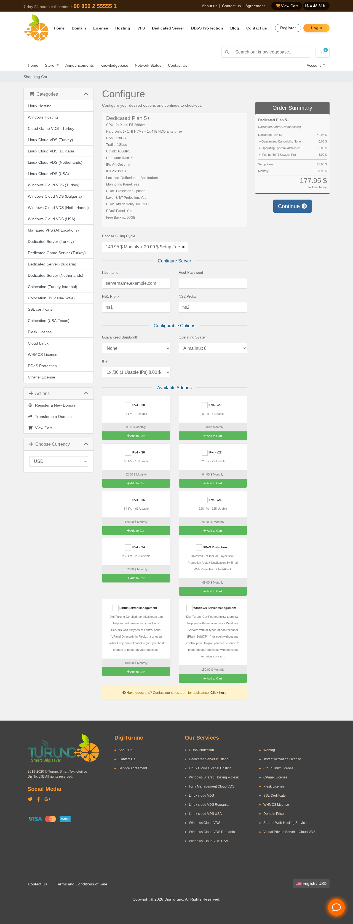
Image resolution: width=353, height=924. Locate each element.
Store (50, 65)
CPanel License (41, 377)
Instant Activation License (282, 759)
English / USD (314, 883)
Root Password (191, 272)
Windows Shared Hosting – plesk (214, 777)
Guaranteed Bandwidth (120, 337)
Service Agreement (133, 768)
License (100, 28)
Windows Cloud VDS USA (208, 841)
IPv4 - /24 (138, 547)
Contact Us (177, 65)
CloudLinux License (278, 768)
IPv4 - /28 (138, 452)
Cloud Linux (38, 343)
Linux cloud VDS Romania (209, 805)
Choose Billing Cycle (118, 236)
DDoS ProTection (207, 28)
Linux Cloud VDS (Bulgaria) (52, 151)
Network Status (148, 65)
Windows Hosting (43, 117)
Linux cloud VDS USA (205, 814)
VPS (141, 28)
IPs (105, 361)
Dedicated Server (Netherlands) (55, 275)
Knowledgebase (114, 65)
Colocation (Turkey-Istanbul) (52, 286)
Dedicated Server (168, 28)
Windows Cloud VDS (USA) (51, 219)
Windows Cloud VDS (204, 823)
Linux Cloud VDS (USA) (48, 173)
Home (59, 28)
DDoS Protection (42, 366)
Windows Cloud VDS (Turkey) (53, 185)
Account (314, 65)
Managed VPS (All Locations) (53, 230)
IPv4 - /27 (214, 452)
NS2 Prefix (187, 296)
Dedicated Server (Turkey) (51, 241)
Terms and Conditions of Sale (81, 884)
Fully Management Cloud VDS (211, 786)
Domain (79, 28)
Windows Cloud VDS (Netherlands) (58, 207)
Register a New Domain (54, 405)
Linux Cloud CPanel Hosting (210, 768)
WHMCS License (42, 354)
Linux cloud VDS (201, 795)
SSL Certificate (274, 795)
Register (288, 28)
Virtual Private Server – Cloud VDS (289, 832)
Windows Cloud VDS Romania (212, 832)
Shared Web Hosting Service (285, 823)
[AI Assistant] (336, 907)
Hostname (110, 272)
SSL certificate (40, 309)
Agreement (255, 6)
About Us (125, 750)
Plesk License (40, 332)
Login (316, 28)
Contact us (231, 6)
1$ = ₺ (314, 6)
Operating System (193, 337)
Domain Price (273, 814)
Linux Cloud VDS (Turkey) (50, 140)
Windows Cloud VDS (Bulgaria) (55, 196)
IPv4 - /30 (138, 405)
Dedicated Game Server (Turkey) (57, 253)
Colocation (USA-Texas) (48, 320)
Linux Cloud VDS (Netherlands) (55, 162)
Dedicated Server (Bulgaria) (52, 264)
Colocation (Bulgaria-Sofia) (51, 298)
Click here (218, 693)
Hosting (122, 28)
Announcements (79, 65)
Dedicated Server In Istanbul (210, 759)
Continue (289, 206)
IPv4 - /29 (214, 405)
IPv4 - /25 (214, 499)
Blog (234, 28)
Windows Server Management (214, 607)
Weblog (269, 750)
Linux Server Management (138, 607)
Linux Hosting (40, 106)
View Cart (289, 6)
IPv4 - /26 (138, 499)
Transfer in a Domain (52, 416)
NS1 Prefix (110, 296)
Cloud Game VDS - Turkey (51, 128)
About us (209, 6)
